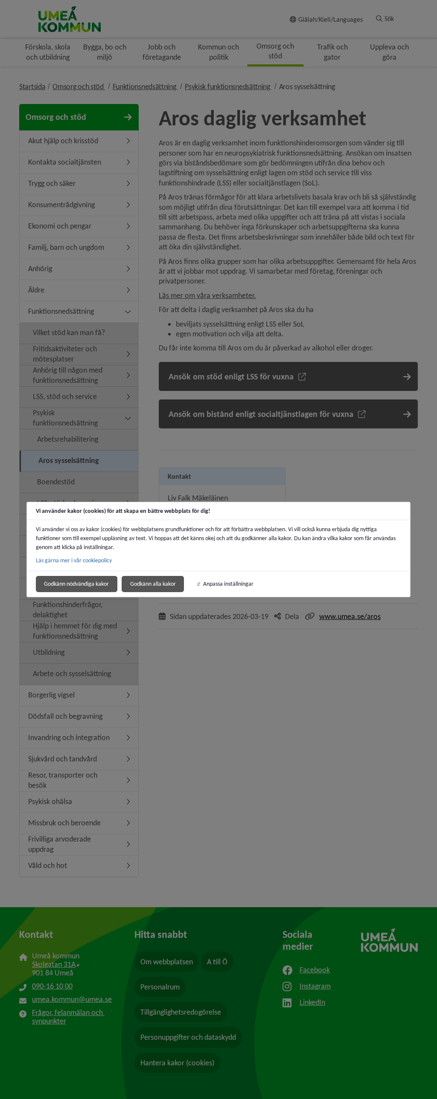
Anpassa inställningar (228, 583)
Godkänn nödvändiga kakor (76, 583)
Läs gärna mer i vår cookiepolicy (74, 560)
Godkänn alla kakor (153, 583)
